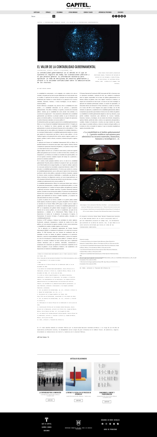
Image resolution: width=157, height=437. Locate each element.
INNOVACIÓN (51, 394)
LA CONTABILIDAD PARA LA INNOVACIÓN (50, 392)
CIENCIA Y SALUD (88, 12)
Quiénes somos (46, 427)
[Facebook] (113, 16)
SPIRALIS (48, 12)
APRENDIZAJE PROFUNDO (105, 12)
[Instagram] (116, 16)
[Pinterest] (119, 16)
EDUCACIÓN (75, 396)
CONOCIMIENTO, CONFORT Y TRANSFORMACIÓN (107, 393)
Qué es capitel (47, 424)
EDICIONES (120, 12)
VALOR (63, 22)
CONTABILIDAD (49, 22)
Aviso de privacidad (110, 429)
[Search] (53, 16)
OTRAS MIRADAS (73, 12)
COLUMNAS (60, 12)
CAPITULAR (36, 12)
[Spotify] (122, 16)
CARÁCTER (69, 396)
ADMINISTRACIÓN (101, 396)
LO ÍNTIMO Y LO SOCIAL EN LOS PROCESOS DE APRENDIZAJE (78, 393)
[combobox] (41, 16)
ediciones (47, 430)
